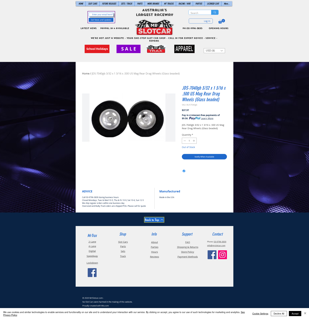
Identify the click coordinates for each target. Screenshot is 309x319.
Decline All (279, 313)
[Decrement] (184, 140)
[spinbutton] (189, 140)
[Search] (214, 12)
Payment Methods (188, 256)
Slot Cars (123, 241)
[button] (221, 21)
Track (123, 256)
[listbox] (214, 50)
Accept (295, 313)
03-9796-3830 (220, 241)
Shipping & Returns (187, 247)
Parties (154, 247)
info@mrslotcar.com (216, 245)
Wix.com (105, 305)
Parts (123, 246)
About (154, 242)
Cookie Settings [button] (260, 313)
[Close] (305, 313)
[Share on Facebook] (184, 171)
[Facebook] (92, 272)
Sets (123, 251)
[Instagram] (222, 254)
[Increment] (194, 140)
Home (85, 73)
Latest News (88, 28)
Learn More (207, 118)
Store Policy (187, 251)
